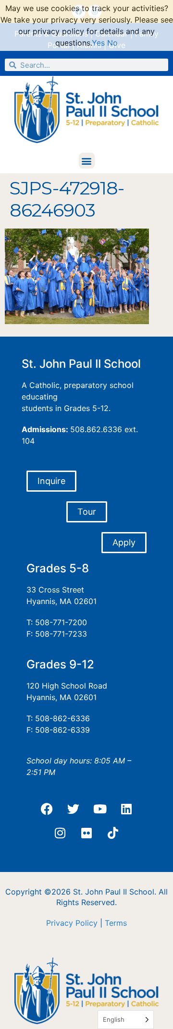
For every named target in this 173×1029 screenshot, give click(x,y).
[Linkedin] (126, 809)
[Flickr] (86, 833)
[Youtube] (100, 809)
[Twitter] (74, 809)
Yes (98, 43)
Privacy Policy (72, 923)
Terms (116, 923)
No (112, 43)
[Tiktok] (113, 833)
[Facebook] (47, 809)
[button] (87, 161)
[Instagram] (60, 833)
